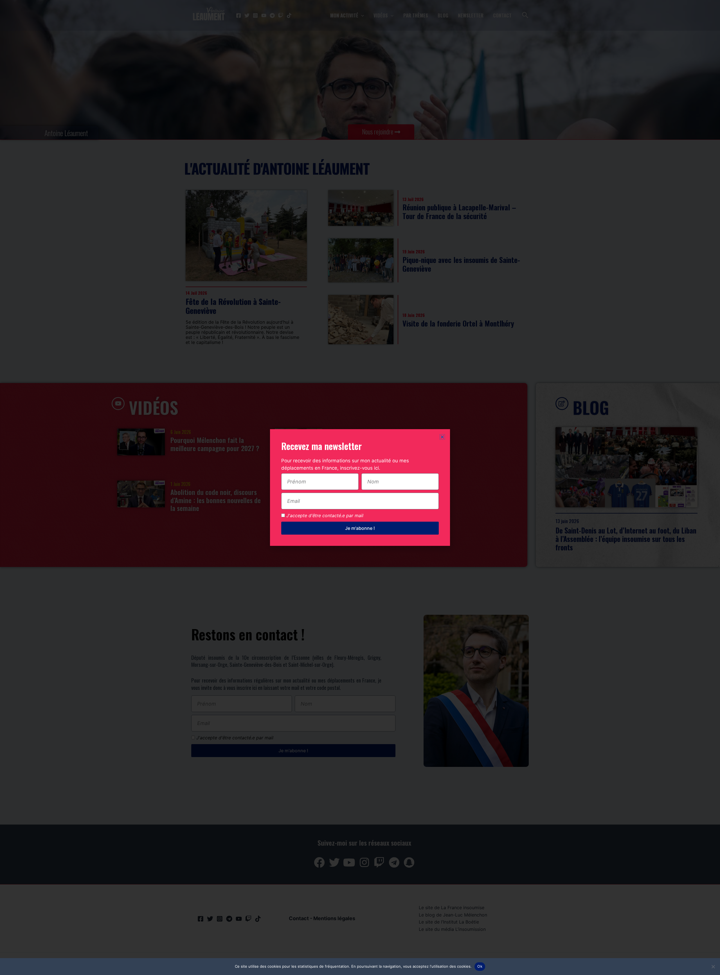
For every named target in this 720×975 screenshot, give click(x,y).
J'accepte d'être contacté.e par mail (324, 515)
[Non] (713, 966)
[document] (360, 487)
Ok (479, 966)
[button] (442, 437)
